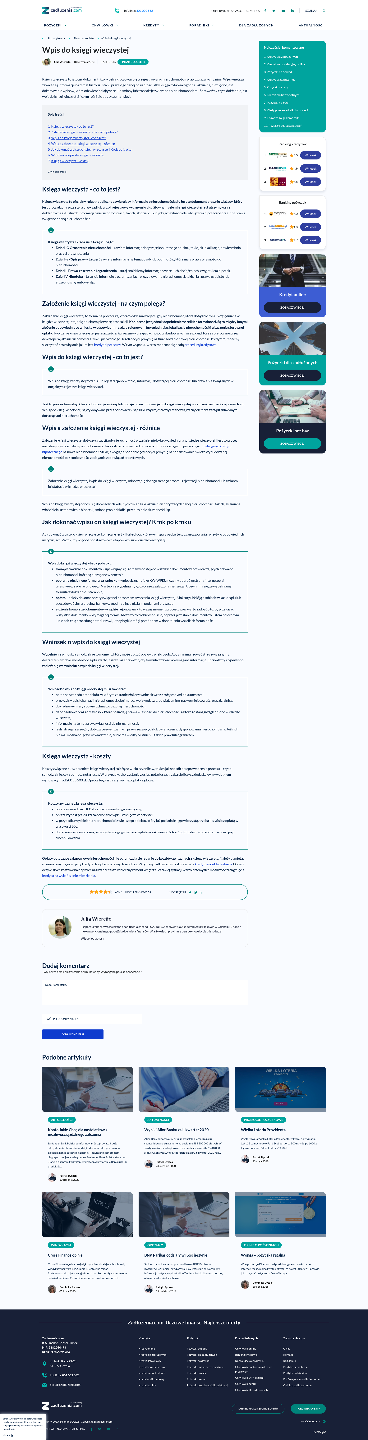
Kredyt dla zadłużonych (282, 56)
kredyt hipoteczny (107, 345)
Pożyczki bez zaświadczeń (285, 125)
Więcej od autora (92, 938)
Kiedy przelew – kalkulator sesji (287, 110)
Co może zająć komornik (283, 118)
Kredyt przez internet (281, 79)
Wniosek (310, 155)
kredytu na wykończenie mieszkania (68, 875)
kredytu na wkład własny (213, 864)
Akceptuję (8, 1435)
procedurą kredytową (200, 345)
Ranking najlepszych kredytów (258, 1408)
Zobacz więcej (292, 307)
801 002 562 (144, 10)
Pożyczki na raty (277, 87)
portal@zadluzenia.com (65, 1384)
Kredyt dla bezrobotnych (283, 95)
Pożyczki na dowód (279, 72)
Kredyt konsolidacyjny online (286, 64)
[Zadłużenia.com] (62, 10)
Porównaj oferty (308, 1408)
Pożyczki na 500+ (278, 102)
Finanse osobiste (133, 61)
